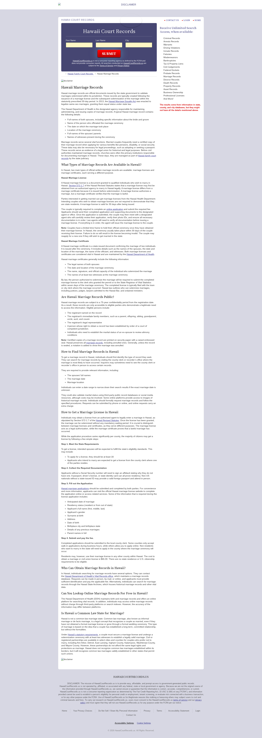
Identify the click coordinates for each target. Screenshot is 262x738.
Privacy (147, 711)
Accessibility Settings (124, 723)
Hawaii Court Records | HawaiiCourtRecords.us (131, 20)
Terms (159, 711)
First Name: (71, 40)
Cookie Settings (144, 723)
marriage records (94, 342)
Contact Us (131, 715)
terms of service (180, 700)
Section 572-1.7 (76, 185)
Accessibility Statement (178, 711)
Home (198, 20)
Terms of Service (106, 66)
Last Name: (101, 40)
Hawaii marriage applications (75, 488)
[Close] (201, 4)
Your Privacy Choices (82, 711)
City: (127, 40)
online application (114, 209)
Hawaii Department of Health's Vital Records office (89, 576)
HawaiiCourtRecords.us (82, 61)
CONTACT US (172, 20)
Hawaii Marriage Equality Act (122, 101)
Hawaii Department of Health (140, 254)
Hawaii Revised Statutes (107, 420)
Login (186, 20)
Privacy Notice (123, 66)
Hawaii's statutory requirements (83, 634)
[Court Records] (62, 74)
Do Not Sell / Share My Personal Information (118, 711)
